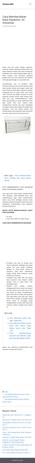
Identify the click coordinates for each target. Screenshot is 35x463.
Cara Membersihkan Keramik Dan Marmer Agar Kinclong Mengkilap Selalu (20, 335)
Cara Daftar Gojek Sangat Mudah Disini (15, 450)
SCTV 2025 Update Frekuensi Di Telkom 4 (16, 452)
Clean (6, 392)
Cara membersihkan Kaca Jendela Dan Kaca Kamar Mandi (17, 178)
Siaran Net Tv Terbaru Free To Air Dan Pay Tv (17, 420)
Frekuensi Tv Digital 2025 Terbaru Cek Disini (16, 437)
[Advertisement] (17, 48)
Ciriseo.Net (8, 4)
